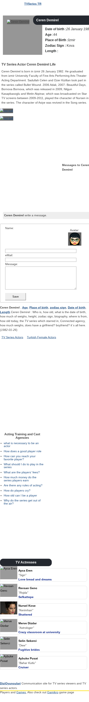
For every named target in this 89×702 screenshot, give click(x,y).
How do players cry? (17, 490)
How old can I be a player (20, 495)
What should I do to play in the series (23, 466)
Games (21, 692)
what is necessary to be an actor (21, 444)
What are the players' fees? (22, 472)
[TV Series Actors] (3, 59)
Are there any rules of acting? (23, 485)
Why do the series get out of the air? (22, 502)
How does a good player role (22, 451)
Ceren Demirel (47, 20)
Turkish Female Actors (41, 337)
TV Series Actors (12, 337)
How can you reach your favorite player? (20, 457)
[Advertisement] (31, 186)
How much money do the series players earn (20, 479)
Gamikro (52, 692)
